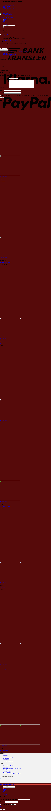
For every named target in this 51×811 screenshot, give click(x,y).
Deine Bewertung (4, 78)
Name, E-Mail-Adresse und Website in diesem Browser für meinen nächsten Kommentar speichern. (25, 95)
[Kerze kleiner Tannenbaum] (10, 500)
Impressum (5, 3)
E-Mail (2, 92)
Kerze (1, 343)
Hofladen (5, 793)
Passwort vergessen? (5, 806)
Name (2, 90)
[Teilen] (3, 809)
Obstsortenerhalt (6, 769)
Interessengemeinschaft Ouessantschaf (12, 773)
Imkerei (7, 17)
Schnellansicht (3, 176)
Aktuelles (5, 794)
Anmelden (14, 804)
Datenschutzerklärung (8, 5)
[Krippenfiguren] (10, 419)
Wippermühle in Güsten (8, 765)
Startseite (2, 17)
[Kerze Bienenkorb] (6, 25)
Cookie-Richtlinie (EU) (8, 8)
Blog (4, 790)
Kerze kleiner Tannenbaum (5, 506)
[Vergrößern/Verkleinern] (0, 809)
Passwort (2, 801)
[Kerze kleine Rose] (20, 744)
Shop (4, 791)
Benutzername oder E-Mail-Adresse (9, 799)
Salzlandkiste (6, 767)
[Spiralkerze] (10, 175)
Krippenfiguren (3, 425)
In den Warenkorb (4, 49)
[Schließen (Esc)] (4, 809)
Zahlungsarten (6, 6)
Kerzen (11, 17)
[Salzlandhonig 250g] (20, 662)
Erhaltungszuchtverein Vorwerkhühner (12, 768)
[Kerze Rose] (20, 581)
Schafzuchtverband (7, 772)
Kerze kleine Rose (4, 750)
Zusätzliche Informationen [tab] (9, 54)
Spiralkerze (2, 181)
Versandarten (6, 7)
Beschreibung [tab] (6, 53)
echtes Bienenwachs (24, 51)
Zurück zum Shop (7, 40)
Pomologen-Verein (7, 771)
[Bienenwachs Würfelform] (10, 256)
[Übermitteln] (3, 788)
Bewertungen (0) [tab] (7, 55)
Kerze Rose (2, 587)
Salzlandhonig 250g (4, 669)
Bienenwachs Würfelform (5, 262)
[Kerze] (20, 337)
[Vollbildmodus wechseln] (1, 809)
